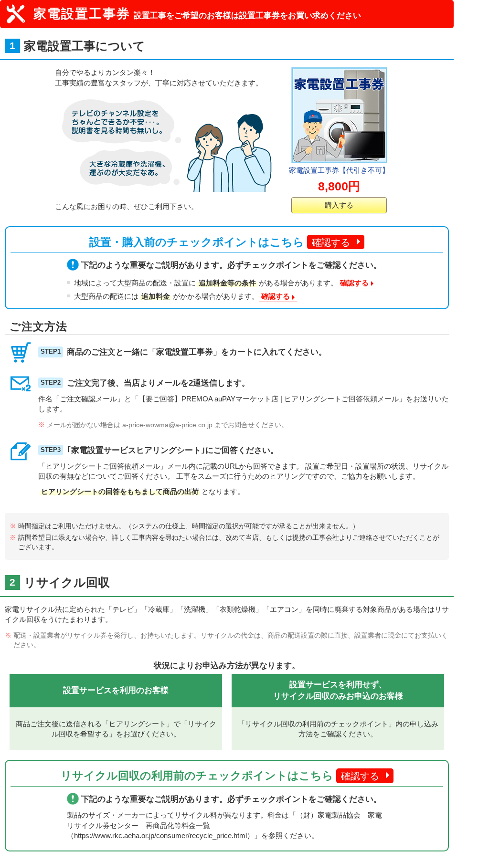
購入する (339, 205)
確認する (331, 242)
